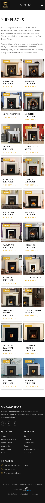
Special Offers (6, 443)
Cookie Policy (12, 494)
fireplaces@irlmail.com (12, 473)
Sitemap (35, 494)
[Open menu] (42, 4)
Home (3, 436)
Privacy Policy (24, 494)
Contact (4, 453)
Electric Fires (29, 443)
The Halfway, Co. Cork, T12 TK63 (16, 465)
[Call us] (21, 5)
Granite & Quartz (30, 453)
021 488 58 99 (9, 469)
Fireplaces (28, 439)
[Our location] (25, 5)
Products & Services (8, 439)
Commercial (5, 446)
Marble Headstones (31, 449)
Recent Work (6, 449)
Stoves (26, 436)
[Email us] (29, 5)
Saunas (26, 446)
